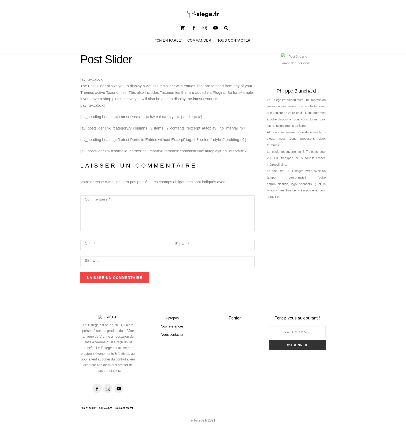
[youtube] (215, 27)
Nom (90, 244)
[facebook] (194, 27)
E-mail (182, 244)
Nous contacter (172, 334)
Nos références (172, 326)
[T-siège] (203, 16)
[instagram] (204, 27)
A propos (172, 318)
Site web (92, 261)
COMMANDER (199, 40)
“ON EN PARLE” (168, 40)
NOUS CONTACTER (234, 40)
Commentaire (97, 199)
